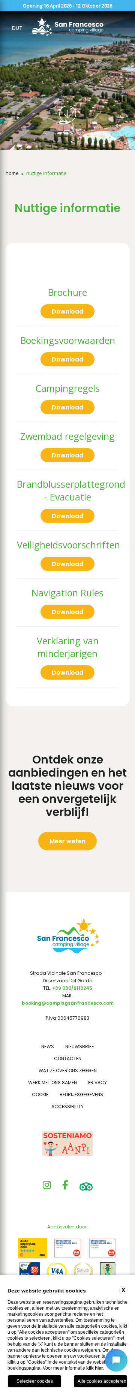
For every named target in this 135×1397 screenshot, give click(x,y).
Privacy (97, 1082)
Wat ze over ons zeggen (68, 1070)
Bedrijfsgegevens (81, 1094)
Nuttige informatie (46, 173)
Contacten (67, 1058)
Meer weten (68, 841)
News (47, 1046)
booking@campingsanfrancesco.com (68, 1003)
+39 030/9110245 (72, 988)
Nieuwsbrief (79, 1046)
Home (12, 173)
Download (67, 311)
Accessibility (67, 1106)
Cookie (40, 1094)
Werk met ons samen (52, 1082)
